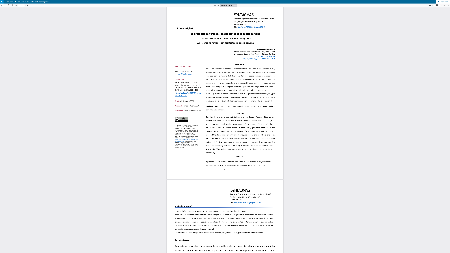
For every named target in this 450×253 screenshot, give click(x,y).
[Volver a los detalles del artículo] (2, 2)
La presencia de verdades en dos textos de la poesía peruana (28, 2)
